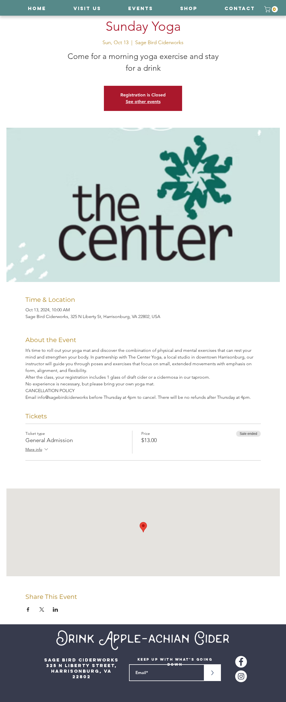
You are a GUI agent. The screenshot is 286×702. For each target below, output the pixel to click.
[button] (271, 9)
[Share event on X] (41, 609)
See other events (143, 101)
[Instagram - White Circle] (241, 676)
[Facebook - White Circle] (241, 662)
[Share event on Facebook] (28, 609)
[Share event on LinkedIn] (55, 609)
